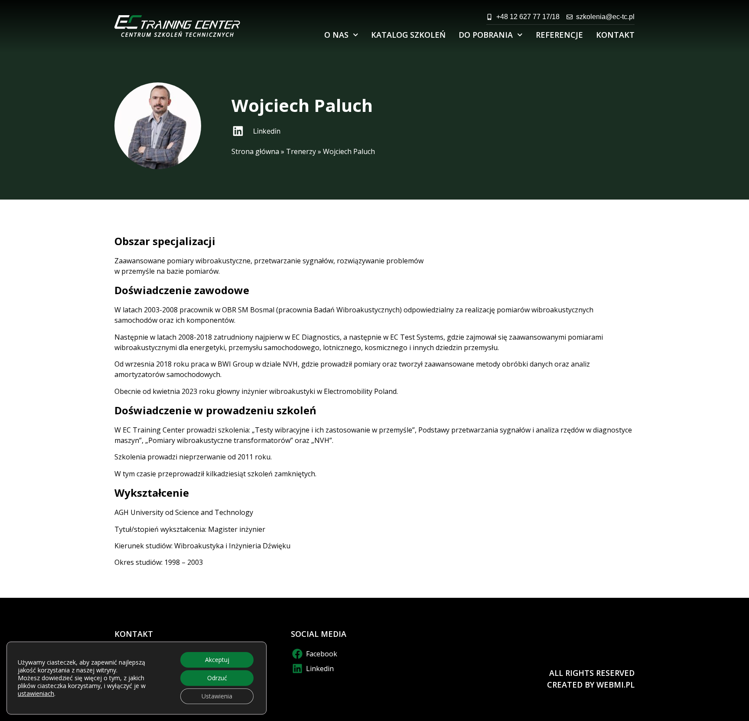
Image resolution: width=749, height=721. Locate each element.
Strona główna (255, 151)
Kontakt (615, 34)
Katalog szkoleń (408, 34)
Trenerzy (301, 151)
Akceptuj (217, 659)
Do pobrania (486, 34)
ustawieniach (36, 694)
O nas (336, 34)
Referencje (559, 34)
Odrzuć (217, 678)
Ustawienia (217, 696)
